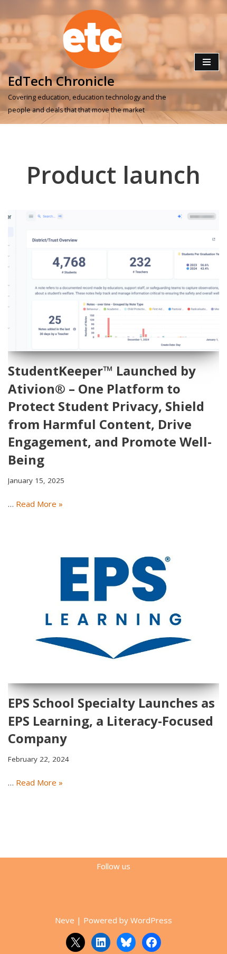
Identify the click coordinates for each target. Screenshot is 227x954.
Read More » (39, 503)
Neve (64, 920)
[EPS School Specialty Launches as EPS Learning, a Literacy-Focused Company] (113, 604)
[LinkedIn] (100, 942)
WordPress (151, 920)
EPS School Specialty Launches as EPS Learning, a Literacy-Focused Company (111, 720)
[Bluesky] (126, 942)
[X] (75, 942)
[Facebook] (151, 942)
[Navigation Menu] (206, 62)
